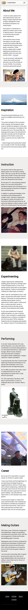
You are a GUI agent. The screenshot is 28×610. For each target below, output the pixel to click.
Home (7, 596)
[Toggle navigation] (24, 2)
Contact (14, 599)
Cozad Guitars (11, 2)
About (21, 596)
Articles (15, 55)
